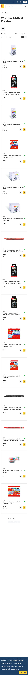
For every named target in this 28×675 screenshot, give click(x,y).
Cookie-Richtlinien (15, 669)
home (2, 12)
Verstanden (23, 672)
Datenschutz (4, 669)
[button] (13, 2)
